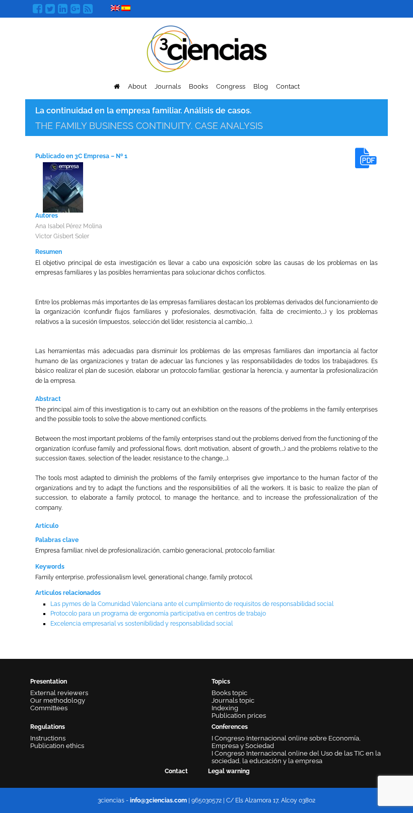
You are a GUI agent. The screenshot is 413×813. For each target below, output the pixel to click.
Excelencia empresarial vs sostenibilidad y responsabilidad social (141, 623)
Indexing (225, 708)
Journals (168, 86)
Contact (288, 86)
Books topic (229, 693)
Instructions (47, 738)
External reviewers (59, 693)
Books (198, 86)
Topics (221, 681)
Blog (260, 86)
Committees (48, 708)
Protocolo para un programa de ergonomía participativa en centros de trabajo (158, 613)
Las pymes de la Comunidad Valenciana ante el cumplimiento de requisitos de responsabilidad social (191, 603)
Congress (230, 86)
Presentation (48, 681)
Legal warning (229, 771)
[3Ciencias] (207, 47)
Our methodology (57, 700)
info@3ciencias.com (158, 800)
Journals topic (233, 700)
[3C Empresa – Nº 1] (63, 186)
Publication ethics (57, 746)
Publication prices (239, 715)
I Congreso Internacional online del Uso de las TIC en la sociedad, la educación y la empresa (296, 757)
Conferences (230, 726)
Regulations (47, 726)
